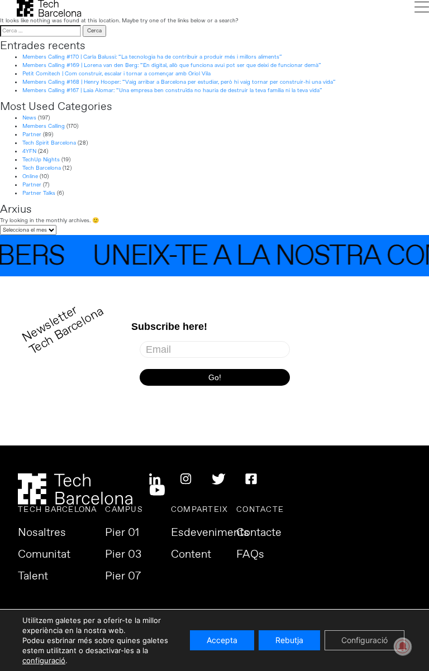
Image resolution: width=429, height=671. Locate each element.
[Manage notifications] (403, 646)
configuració (43, 660)
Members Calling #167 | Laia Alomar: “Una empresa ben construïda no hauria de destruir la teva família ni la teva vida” (172, 90)
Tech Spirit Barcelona (49, 143)
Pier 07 (123, 576)
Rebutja (289, 640)
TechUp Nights (41, 160)
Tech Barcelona (41, 168)
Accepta (222, 640)
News (29, 118)
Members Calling (43, 126)
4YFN (29, 151)
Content (191, 555)
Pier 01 (122, 533)
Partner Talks (38, 193)
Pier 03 (123, 555)
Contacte (259, 533)
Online (30, 176)
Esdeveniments (210, 533)
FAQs (250, 555)
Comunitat (44, 555)
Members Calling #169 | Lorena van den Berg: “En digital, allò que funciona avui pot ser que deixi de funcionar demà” (171, 65)
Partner (31, 134)
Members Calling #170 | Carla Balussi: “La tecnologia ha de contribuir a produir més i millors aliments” (152, 57)
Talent (33, 576)
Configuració (364, 640)
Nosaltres (42, 533)
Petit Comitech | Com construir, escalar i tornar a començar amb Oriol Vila (116, 74)
